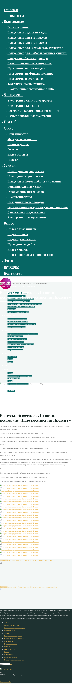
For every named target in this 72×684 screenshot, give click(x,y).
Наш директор (8, 654)
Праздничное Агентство (11, 625)
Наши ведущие (8, 641)
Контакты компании (10, 657)
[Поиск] (11, 664)
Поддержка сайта (5, 682)
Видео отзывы (8, 646)
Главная (6, 622)
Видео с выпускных (10, 644)
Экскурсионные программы (13, 636)
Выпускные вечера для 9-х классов (11, 301)
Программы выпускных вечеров (14, 628)
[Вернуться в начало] (1, 672)
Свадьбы (6, 633)
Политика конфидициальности (14, 660)
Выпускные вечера (10, 630)
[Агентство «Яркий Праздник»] (5, 289)
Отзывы (6, 652)
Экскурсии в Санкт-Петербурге (14, 638)
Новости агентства (10, 649)
